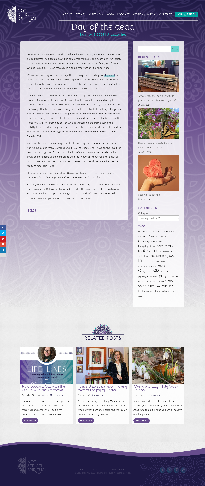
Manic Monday (160, 261)
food (141, 251)
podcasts (45, 395)
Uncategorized (116, 34)
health (140, 256)
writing (171, 291)
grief (172, 251)
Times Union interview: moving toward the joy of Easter (102, 388)
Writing (95, 14)
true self (167, 286)
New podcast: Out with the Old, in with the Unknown (43, 388)
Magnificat (109, 75)
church (163, 236)
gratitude (166, 251)
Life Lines (146, 260)
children (142, 236)
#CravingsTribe (144, 231)
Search (175, 49)
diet (160, 241)
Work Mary (143, 14)
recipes (175, 276)
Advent (156, 231)
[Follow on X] (170, 470)
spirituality (146, 286)
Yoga (110, 14)
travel (157, 286)
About (67, 14)
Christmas (153, 236)
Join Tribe (185, 14)
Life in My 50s (165, 256)
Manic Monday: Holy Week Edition (155, 388)
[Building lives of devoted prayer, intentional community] (158, 124)
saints (154, 281)
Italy (146, 256)
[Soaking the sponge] (158, 173)
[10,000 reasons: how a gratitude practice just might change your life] (158, 77)
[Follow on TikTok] (184, 470)
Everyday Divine (147, 246)
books (165, 231)
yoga (140, 296)
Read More (30, 420)
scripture (161, 281)
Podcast (123, 14)
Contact (165, 14)
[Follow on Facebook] (163, 470)
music (153, 266)
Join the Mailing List (113, 470)
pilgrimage (143, 276)
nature (161, 265)
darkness (154, 242)
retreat (142, 281)
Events (80, 14)
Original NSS (148, 270)
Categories (144, 213)
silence (169, 281)
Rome (149, 281)
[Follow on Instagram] (177, 470)
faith (160, 246)
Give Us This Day (153, 251)
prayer (164, 276)
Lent (152, 256)
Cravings (144, 241)
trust (140, 291)
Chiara (171, 232)
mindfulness (144, 266)
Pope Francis (153, 277)
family (169, 246)
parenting (164, 271)
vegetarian (162, 291)
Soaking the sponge (149, 194)
